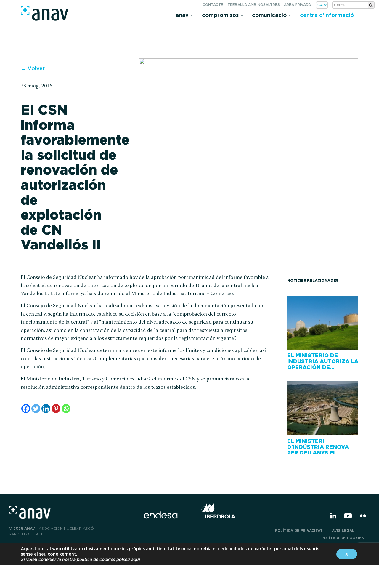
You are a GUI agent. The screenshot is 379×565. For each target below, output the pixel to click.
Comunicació (270, 15)
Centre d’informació (327, 15)
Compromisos (221, 15)
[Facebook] (25, 408)
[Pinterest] (56, 408)
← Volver (33, 68)
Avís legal (348, 530)
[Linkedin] (45, 408)
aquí (135, 559)
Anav (183, 15)
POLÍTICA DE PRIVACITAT (299, 530)
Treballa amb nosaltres (253, 5)
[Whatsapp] (66, 408)
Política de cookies (342, 538)
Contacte (213, 5)
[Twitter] (35, 408)
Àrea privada (297, 5)
